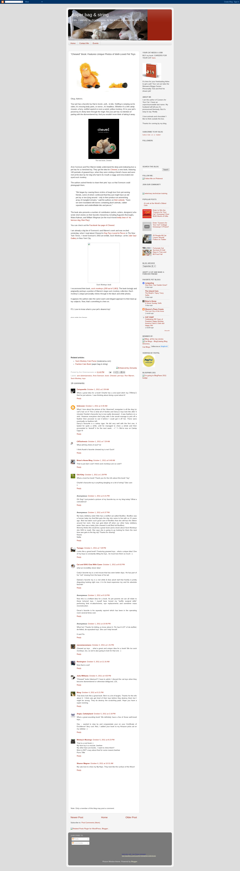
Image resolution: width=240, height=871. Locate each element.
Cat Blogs (146, 347)
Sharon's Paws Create (154, 309)
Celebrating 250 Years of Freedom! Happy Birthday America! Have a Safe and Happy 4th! (154, 322)
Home (73, 43)
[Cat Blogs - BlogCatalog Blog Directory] (155, 344)
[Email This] (114, 372)
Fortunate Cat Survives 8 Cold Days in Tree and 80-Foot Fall (159, 251)
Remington (81, 662)
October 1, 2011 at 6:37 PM (99, 512)
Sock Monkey (76, 378)
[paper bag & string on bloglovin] (160, 347)
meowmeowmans (84, 645)
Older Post (131, 817)
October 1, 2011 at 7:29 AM (99, 441)
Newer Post (77, 817)
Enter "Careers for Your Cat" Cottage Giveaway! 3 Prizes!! (161, 225)
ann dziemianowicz (84, 376)
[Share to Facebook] (121, 372)
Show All (166, 330)
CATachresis (82, 441)
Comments (78, 843)
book (107, 376)
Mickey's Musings (84, 740)
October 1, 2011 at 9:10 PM (99, 595)
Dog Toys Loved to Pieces (114, 233)
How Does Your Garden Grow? (156, 285)
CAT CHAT (149, 317)
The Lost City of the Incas (154, 311)
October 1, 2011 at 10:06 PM (99, 624)
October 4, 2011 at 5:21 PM (93, 692)
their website (119, 200)
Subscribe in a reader (151, 135)
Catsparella (81, 389)
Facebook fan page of (101, 225)
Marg (79, 692)
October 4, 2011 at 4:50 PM (100, 676)
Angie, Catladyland (85, 714)
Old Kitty (80, 475)
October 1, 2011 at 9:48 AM (104, 460)
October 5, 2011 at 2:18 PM (105, 714)
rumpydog (149, 283)
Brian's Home (150, 301)
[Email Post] (110, 372)
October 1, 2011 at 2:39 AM (98, 389)
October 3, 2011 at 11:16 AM (98, 662)
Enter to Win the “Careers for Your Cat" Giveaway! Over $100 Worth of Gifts (161, 213)
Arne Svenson (98, 376)
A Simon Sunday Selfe (153, 303)
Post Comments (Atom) (91, 823)
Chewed (113, 170)
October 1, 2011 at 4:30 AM (96, 406)
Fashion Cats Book (83, 364)
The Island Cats (151, 291)
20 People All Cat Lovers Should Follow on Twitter (159, 237)
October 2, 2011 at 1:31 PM (103, 645)
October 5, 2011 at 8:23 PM (103, 740)
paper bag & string (90, 14)
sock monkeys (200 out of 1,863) (104, 288)
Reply (79, 398)
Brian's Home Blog (84, 460)
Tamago (80, 548)
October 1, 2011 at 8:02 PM (114, 564)
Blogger (134, 861)
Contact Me (84, 43)
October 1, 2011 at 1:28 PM (96, 475)
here (154, 58)
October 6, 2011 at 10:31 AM (101, 763)
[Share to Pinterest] (124, 372)
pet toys (120, 376)
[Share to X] (119, 372)
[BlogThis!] (117, 372)
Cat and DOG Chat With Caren (89, 564)
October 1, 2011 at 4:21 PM (99, 496)
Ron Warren (129, 376)
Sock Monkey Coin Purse (85, 361)
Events (95, 43)
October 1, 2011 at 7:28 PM (95, 548)
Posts (76, 839)
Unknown (81, 406)
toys (84, 378)
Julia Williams (82, 676)
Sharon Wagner (83, 763)
